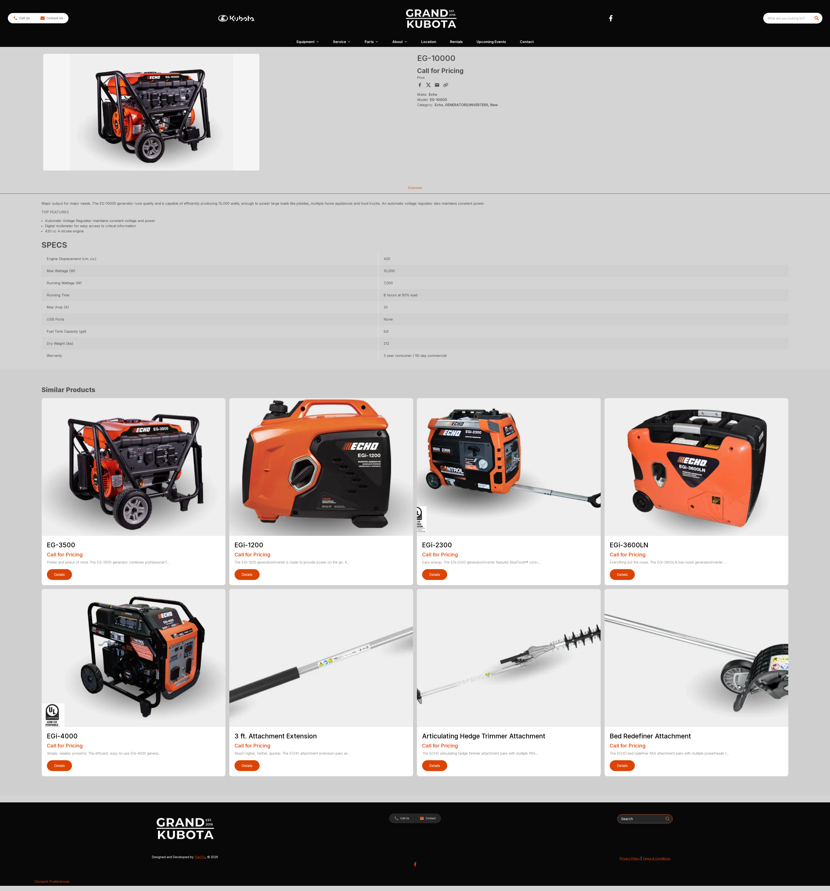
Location (428, 42)
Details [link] (59, 574)
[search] (817, 18)
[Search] (667, 818)
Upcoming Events (491, 42)
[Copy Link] (445, 85)
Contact (527, 42)
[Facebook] (611, 18)
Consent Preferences (52, 881)
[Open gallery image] (151, 112)
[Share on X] (428, 85)
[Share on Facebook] (419, 85)
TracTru (200, 857)
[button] (21, 18)
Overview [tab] (415, 188)
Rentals (456, 42)
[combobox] (792, 18)
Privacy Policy (630, 858)
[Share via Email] (437, 85)
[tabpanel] (228, 113)
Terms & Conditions (656, 858)
